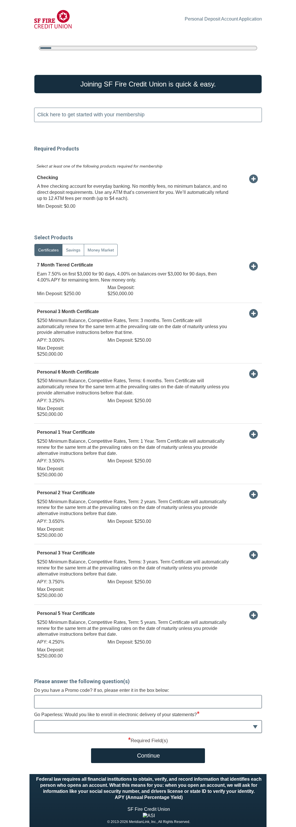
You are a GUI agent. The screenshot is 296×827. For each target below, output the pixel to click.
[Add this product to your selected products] (253, 178)
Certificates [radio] (48, 250)
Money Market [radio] (101, 250)
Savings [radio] (73, 250)
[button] (148, 726)
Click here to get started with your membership (91, 114)
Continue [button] (148, 755)
